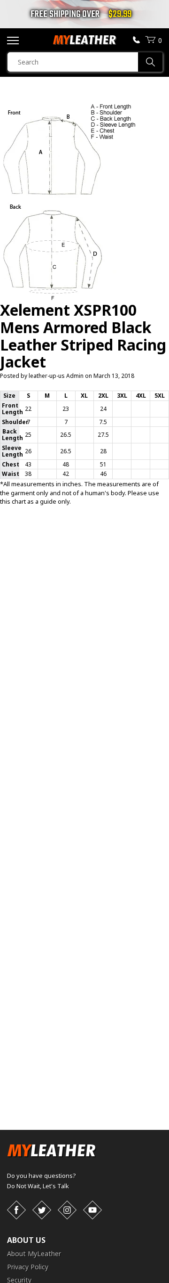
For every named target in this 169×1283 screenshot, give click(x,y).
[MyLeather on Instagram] (67, 1210)
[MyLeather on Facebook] (16, 1210)
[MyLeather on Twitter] (41, 1210)
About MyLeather (34, 1253)
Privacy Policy (27, 1266)
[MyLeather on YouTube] (92, 1210)
